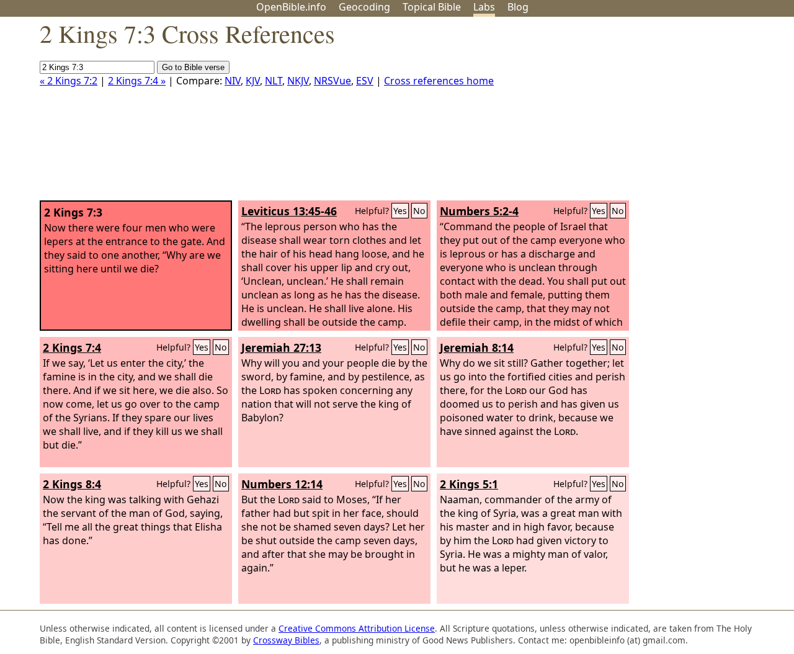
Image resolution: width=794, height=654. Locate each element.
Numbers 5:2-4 (479, 211)
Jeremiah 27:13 (281, 347)
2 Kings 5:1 (469, 484)
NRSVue (332, 80)
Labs (484, 7)
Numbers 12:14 (282, 484)
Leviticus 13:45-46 (289, 211)
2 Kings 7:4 (72, 347)
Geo (364, 7)
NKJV (298, 80)
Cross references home (439, 80)
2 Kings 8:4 (72, 484)
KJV (253, 80)
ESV (364, 80)
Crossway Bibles (286, 640)
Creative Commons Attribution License (357, 628)
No (419, 211)
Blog (518, 7)
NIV (233, 80)
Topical (432, 7)
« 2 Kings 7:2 (68, 80)
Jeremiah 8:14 (477, 347)
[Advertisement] (668, 113)
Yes (400, 211)
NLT (273, 80)
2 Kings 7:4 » (137, 80)
